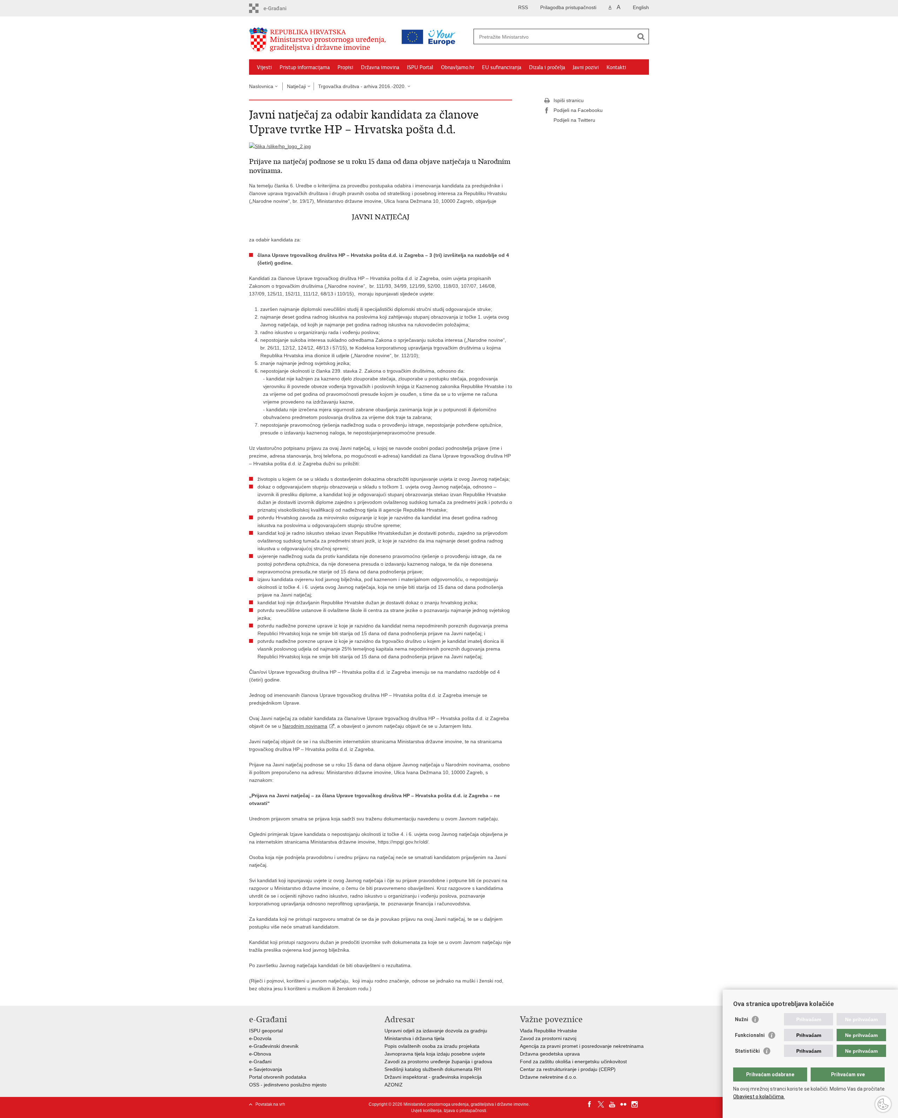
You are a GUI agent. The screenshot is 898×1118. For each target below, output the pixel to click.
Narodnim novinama (304, 726)
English (641, 7)
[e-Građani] (279, 8)
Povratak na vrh (270, 1104)
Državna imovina (380, 67)
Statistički (747, 1051)
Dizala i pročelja (547, 67)
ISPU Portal (420, 67)
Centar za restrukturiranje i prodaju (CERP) (568, 1069)
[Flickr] (623, 1104)
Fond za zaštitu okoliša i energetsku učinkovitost (573, 1061)
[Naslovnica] (319, 39)
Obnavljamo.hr (457, 67)
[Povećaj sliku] (280, 146)
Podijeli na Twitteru (574, 120)
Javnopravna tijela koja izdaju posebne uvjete (434, 1054)
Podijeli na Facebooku (578, 110)
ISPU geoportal (266, 1030)
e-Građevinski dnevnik (274, 1046)
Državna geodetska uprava (550, 1054)
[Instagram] (634, 1104)
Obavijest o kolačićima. (759, 1096)
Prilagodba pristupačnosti (568, 7)
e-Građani (260, 1061)
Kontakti (616, 67)
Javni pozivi (586, 67)
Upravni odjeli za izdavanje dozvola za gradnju (435, 1030)
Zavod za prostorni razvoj (548, 1038)
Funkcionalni (750, 1035)
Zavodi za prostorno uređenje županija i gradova (438, 1061)
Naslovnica (261, 86)
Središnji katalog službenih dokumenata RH (432, 1069)
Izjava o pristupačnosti (465, 1110)
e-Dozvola (260, 1038)
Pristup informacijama (305, 67)
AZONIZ (393, 1084)
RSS (523, 7)
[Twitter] (601, 1104)
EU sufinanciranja (501, 67)
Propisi (345, 67)
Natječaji (296, 86)
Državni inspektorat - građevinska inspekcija (433, 1077)
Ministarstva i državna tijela (414, 1038)
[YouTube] (612, 1104)
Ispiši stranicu (569, 100)
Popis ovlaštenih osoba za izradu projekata (432, 1046)
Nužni (741, 1019)
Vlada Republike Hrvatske (548, 1030)
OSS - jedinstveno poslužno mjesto (288, 1084)
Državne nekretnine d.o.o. (548, 1077)
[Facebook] (590, 1104)
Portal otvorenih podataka (277, 1077)
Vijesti (264, 67)
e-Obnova (260, 1054)
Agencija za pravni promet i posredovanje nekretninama (582, 1046)
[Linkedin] (646, 1104)
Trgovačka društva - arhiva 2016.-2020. (362, 86)
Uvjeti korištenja (426, 1110)
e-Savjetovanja (265, 1069)
